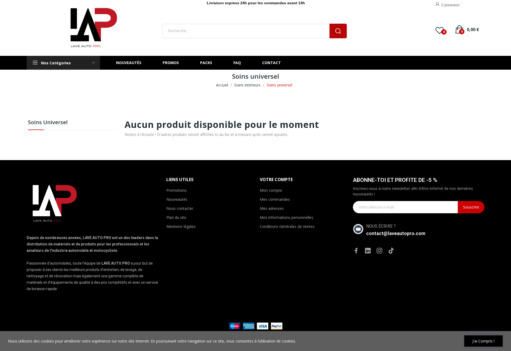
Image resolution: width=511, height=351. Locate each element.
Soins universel (48, 123)
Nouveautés (176, 199)
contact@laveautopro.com (395, 233)
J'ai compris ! (483, 341)
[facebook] (356, 251)
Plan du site (176, 217)
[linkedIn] (368, 251)
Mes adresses (272, 208)
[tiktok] (391, 251)
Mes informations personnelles (286, 217)
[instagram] (379, 251)
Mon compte (271, 190)
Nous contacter (179, 208)
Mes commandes (275, 199)
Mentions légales (181, 226)
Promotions (176, 190)
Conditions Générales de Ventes (287, 226)
